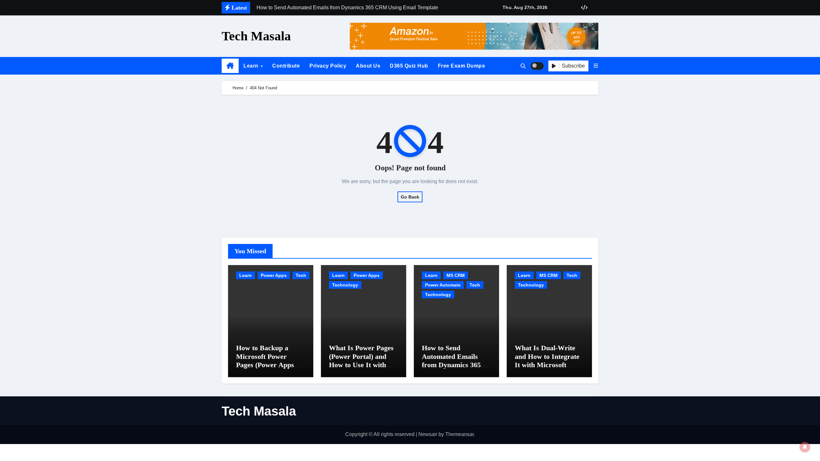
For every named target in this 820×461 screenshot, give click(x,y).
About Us (368, 66)
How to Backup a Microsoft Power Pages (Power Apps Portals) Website (265, 360)
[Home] (230, 66)
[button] (595, 66)
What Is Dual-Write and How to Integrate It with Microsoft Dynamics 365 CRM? (547, 360)
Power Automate (443, 284)
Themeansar (459, 434)
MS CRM (456, 275)
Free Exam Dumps (461, 66)
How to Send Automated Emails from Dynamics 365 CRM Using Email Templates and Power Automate (454, 369)
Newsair (427, 434)
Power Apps (274, 275)
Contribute (286, 66)
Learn (251, 66)
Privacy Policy (327, 66)
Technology (345, 284)
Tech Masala (256, 36)
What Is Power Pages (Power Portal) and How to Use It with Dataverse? (361, 360)
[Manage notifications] (805, 447)
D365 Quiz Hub (409, 66)
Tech (301, 275)
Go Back (410, 196)
